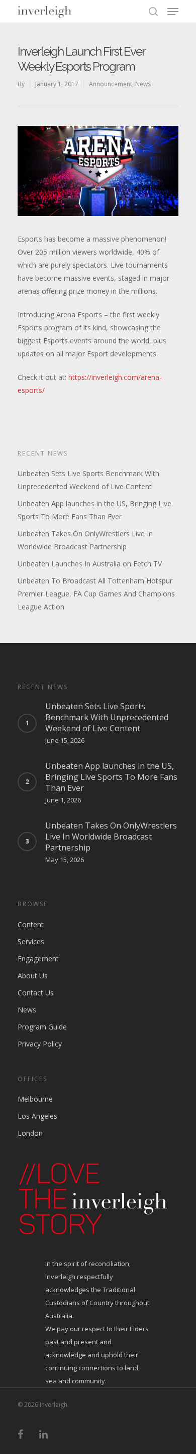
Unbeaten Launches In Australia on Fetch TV (90, 563)
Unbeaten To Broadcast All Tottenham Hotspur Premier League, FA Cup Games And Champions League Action (96, 593)
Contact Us (36, 992)
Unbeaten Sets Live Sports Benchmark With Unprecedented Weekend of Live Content (88, 480)
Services (31, 941)
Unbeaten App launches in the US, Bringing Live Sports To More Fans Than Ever (94, 510)
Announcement (110, 84)
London (30, 1133)
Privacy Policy (40, 1044)
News (143, 84)
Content (31, 924)
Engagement (38, 958)
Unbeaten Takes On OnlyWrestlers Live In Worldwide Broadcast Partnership (85, 540)
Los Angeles (37, 1116)
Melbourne (35, 1099)
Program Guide (42, 1026)
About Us (33, 975)
